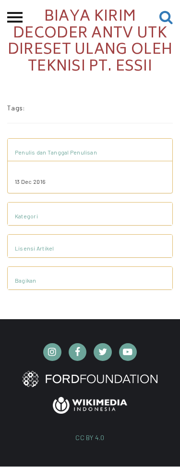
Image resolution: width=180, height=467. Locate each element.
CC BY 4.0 (90, 437)
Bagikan (25, 280)
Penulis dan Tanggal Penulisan (56, 152)
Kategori (26, 216)
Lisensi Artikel (34, 248)
